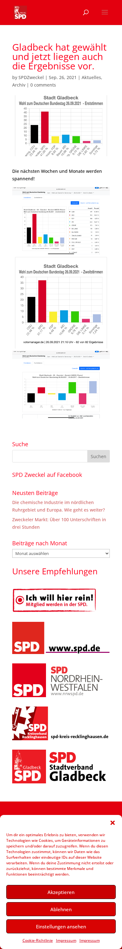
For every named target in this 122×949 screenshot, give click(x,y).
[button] (112, 823)
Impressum (66, 940)
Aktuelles (91, 77)
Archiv (18, 85)
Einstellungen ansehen (61, 926)
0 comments (43, 85)
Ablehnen (61, 909)
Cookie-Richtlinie (38, 940)
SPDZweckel (31, 77)
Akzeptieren (61, 892)
